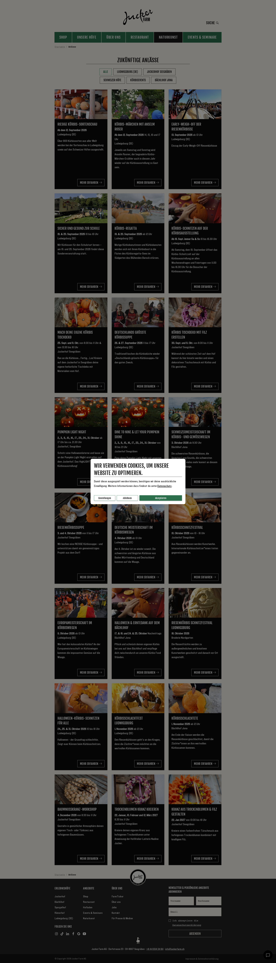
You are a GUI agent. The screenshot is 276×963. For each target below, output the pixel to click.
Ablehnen (127, 498)
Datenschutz (164, 486)
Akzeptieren (160, 498)
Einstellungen (104, 498)
